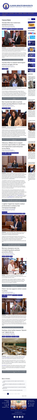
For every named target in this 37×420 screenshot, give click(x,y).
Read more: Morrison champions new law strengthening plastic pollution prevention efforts (14, 285)
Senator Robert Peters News (9, 292)
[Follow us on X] (20, 416)
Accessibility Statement (18, 412)
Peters (6, 295)
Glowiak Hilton (4, 28)
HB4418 (11, 256)
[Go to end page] (21, 393)
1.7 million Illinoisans (19, 195)
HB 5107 (17, 336)
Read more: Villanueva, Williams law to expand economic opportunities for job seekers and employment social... (14, 200)
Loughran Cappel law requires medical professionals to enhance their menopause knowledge (13, 205)
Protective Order (15, 295)
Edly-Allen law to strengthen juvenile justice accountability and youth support (13, 385)
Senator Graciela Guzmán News (9, 105)
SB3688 (24, 213)
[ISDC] (18, 6)
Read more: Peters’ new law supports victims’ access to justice (13, 327)
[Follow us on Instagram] (31, 33)
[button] (7, 13)
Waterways (7, 256)
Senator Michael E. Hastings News (9, 333)
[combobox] (29, 19)
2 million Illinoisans (10, 197)
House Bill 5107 (4, 365)
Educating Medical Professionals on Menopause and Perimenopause (12, 213)
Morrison (3, 256)
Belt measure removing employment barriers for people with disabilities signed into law (14, 388)
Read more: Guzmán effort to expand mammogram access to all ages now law (14, 99)
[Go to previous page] (3, 393)
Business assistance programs (6, 154)
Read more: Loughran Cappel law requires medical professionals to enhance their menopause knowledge (14, 245)
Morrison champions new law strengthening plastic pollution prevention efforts (11, 250)
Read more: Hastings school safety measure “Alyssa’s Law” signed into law (14, 372)
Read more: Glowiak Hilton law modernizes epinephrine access (13, 59)
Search (33, 19)
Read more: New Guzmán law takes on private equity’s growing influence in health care (14, 139)
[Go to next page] (20, 393)
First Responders (8, 336)
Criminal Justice (4, 296)
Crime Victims (20, 295)
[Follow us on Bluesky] (33, 33)
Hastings (3, 336)
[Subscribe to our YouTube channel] (34, 33)
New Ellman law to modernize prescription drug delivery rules (12, 390)
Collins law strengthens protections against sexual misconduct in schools (13, 382)
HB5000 (9, 108)
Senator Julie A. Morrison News (9, 253)
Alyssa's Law (13, 336)
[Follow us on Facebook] (29, 33)
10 (18, 393)
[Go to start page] (2, 393)
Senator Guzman (4, 108)
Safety (3, 295)
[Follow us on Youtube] (22, 416)
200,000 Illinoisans (11, 196)
